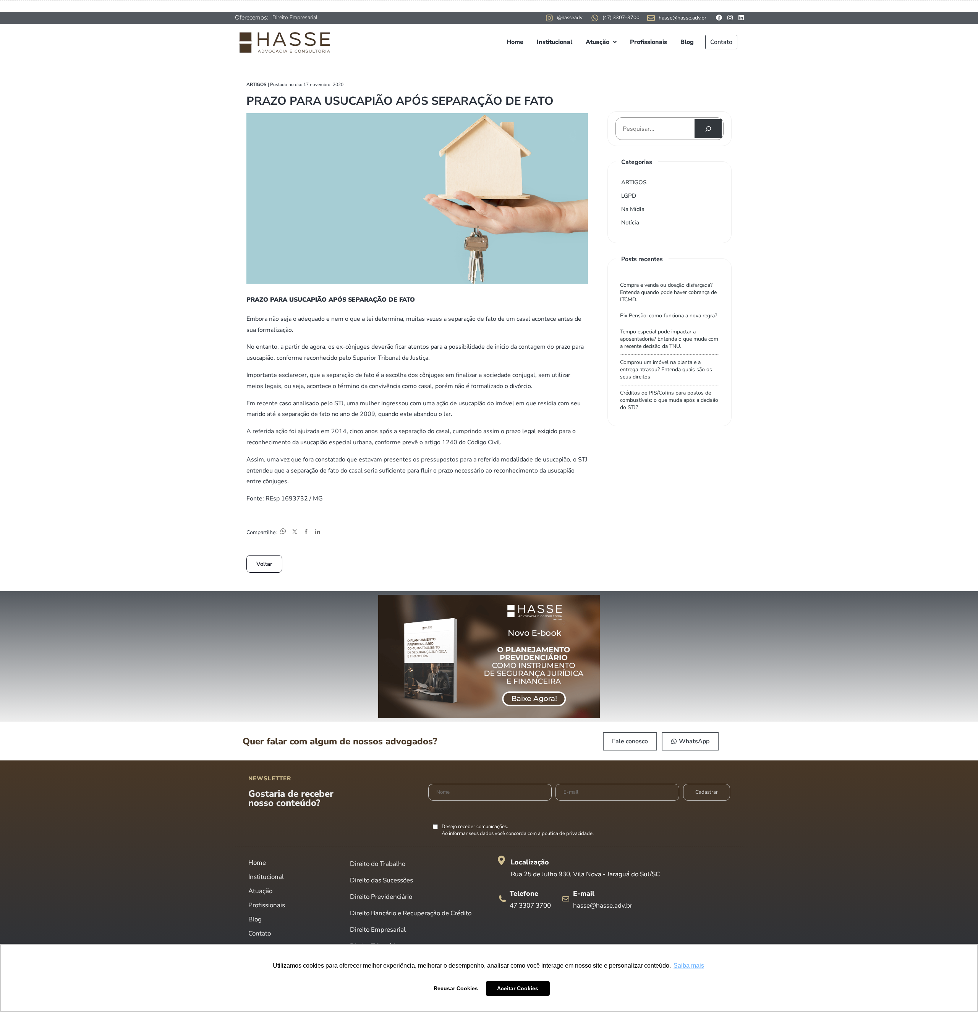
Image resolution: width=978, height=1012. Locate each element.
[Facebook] (719, 18)
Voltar (264, 564)
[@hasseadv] (549, 18)
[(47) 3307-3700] (595, 18)
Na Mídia (632, 209)
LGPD (628, 196)
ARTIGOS (633, 182)
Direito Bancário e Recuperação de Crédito (410, 913)
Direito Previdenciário (381, 896)
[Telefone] (502, 898)
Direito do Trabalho (377, 863)
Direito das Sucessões (381, 880)
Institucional (554, 42)
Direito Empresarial (294, 17)
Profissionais (648, 42)
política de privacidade (567, 833)
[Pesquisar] (708, 128)
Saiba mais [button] (689, 965)
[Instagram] (730, 18)
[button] (601, 42)
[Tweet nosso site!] (294, 532)
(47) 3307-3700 (621, 17)
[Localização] (501, 860)
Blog (687, 42)
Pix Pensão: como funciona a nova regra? (668, 315)
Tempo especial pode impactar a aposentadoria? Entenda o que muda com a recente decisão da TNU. (669, 339)
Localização (530, 862)
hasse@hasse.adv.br (682, 17)
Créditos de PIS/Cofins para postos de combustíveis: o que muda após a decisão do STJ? (669, 400)
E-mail (583, 893)
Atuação (597, 42)
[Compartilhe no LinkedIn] (317, 532)
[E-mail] (565, 898)
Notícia (630, 222)
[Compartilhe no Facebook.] (306, 532)
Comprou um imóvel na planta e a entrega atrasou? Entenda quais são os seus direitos (666, 369)
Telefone (524, 893)
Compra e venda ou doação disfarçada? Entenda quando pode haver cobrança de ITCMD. (668, 292)
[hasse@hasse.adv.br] (651, 18)
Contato (721, 42)
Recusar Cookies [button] (456, 988)
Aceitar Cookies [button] (517, 988)
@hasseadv (570, 17)
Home (515, 42)
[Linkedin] (741, 18)
